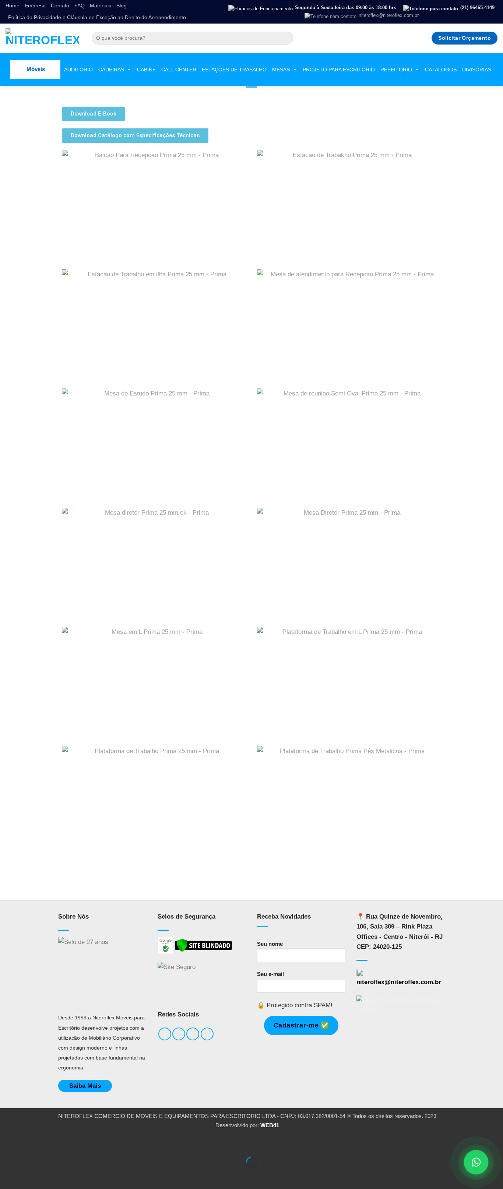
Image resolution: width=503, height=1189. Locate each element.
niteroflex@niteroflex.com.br (388, 15)
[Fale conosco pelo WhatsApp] (476, 1162)
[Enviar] (285, 38)
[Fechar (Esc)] (77, 1142)
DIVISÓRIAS (476, 69)
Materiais (100, 5)
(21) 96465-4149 (477, 7)
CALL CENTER (178, 69)
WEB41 (269, 1125)
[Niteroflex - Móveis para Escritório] (42, 38)
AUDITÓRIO (78, 69)
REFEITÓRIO (396, 69)
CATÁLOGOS (441, 69)
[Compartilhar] (54, 1142)
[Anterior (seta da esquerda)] (7, 1175)
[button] (35, 69)
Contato (60, 5)
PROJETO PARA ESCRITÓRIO (339, 69)
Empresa (35, 5)
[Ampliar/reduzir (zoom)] (7, 1142)
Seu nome (270, 944)
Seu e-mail (270, 974)
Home (13, 5)
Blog (121, 5)
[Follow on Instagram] (400, 38)
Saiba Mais (85, 1085)
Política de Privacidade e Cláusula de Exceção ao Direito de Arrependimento (97, 17)
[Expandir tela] (31, 1142)
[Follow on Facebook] (390, 38)
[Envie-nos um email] (410, 38)
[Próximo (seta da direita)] (31, 1175)
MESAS (281, 69)
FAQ (79, 5)
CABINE (146, 69)
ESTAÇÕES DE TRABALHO (234, 69)
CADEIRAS (111, 69)
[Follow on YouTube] (421, 38)
